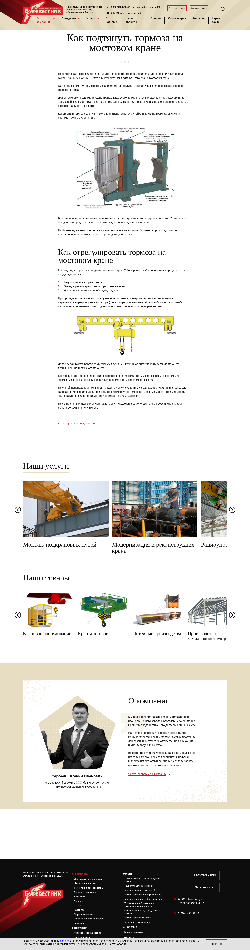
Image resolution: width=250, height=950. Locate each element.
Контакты (198, 18)
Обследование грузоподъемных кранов (142, 912)
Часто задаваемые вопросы (89, 918)
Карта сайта (216, 20)
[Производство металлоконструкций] (213, 610)
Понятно (216, 943)
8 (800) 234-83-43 (188, 912)
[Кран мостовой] (103, 610)
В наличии (111, 20)
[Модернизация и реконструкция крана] (154, 509)
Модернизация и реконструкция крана (142, 880)
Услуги (91, 18)
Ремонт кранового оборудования (142, 894)
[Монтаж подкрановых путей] (66, 509)
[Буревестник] (43, 890)
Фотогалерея (177, 18)
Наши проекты (131, 20)
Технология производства (88, 887)
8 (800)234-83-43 (120, 7)
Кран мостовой (82, 937)
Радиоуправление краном (139, 885)
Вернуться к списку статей (78, 423)
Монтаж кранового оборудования (143, 899)
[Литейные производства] (158, 610)
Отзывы (156, 18)
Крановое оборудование (87, 932)
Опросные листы (83, 914)
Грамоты (79, 923)
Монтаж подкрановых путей (139, 890)
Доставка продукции (85, 892)
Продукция (68, 18)
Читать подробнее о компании (147, 774)
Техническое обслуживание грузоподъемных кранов (139, 904)
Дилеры (78, 901)
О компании (43, 20)
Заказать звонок (199, 8)
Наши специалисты (85, 883)
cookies (64, 940)
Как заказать (81, 896)
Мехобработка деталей (137, 922)
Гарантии (79, 909)
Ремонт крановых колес (137, 917)
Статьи (78, 905)
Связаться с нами (177, 8)
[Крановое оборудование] (48, 610)
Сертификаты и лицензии (88, 879)
